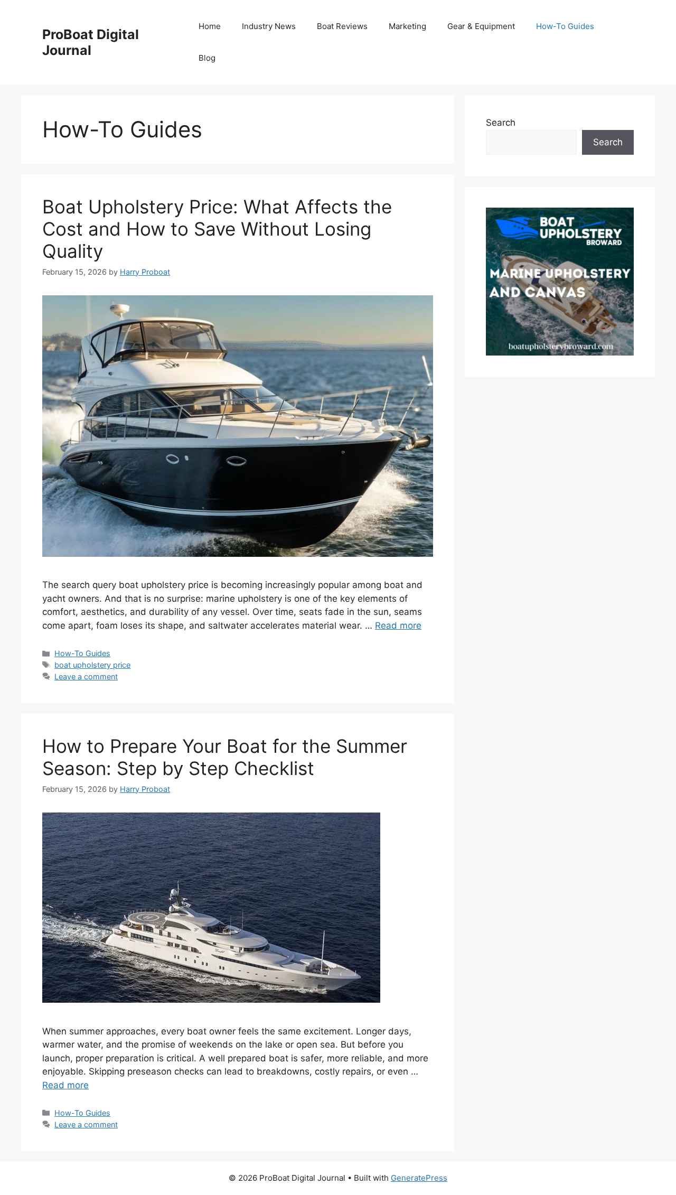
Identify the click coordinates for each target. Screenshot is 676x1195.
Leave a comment (86, 676)
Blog (207, 58)
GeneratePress (419, 1178)
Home (210, 26)
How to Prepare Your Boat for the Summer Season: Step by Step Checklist (224, 757)
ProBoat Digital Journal (90, 42)
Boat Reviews (342, 26)
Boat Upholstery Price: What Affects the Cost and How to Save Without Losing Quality (217, 228)
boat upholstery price (92, 664)
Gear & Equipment (481, 26)
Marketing (407, 26)
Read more (398, 625)
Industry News (269, 26)
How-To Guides (565, 26)
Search (500, 122)
